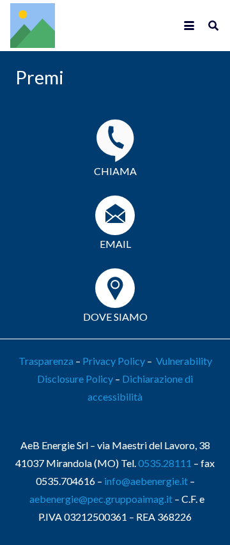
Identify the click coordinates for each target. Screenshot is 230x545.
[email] (115, 215)
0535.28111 (165, 463)
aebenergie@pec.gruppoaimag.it (100, 499)
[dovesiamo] (115, 288)
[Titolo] (32, 25)
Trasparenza (46, 361)
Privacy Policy (113, 361)
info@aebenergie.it (146, 481)
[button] (189, 25)
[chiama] (115, 140)
